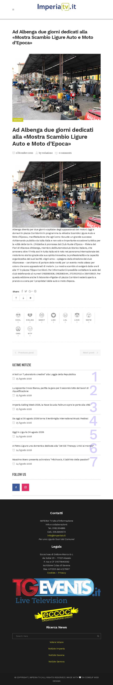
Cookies (51, 572)
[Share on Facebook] (22, 291)
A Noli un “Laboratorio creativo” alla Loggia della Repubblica (44, 374)
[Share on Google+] (31, 291)
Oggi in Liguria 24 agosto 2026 (28, 432)
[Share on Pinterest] (35, 291)
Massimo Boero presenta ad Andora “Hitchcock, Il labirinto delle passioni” (50, 459)
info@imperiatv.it (56, 535)
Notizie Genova (56, 661)
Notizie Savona (56, 655)
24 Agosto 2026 (24, 436)
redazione (47, 153)
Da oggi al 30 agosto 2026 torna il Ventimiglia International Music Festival (50, 418)
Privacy (62, 572)
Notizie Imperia (56, 648)
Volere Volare (57, 642)
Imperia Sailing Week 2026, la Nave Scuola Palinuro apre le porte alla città (51, 404)
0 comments (65, 153)
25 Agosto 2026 (24, 378)
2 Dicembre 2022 (24, 153)
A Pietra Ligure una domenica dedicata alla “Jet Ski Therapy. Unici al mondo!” (53, 445)
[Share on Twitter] (25, 291)
